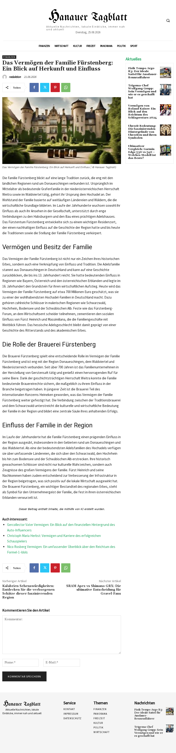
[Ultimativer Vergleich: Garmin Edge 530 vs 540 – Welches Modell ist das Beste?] (165, 150)
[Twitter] (44, 87)
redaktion (15, 77)
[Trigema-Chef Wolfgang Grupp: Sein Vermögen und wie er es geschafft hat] (165, 89)
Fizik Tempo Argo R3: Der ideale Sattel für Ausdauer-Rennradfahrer (142, 73)
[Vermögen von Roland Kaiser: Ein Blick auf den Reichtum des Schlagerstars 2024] (165, 110)
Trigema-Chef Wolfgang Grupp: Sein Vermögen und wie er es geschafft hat (142, 91)
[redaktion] (5, 77)
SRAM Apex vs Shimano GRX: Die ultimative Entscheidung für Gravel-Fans (93, 590)
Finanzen (9, 57)
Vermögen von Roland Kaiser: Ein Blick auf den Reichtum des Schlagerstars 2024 (142, 112)
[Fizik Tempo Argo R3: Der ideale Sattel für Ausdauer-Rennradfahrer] (165, 72)
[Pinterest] (55, 87)
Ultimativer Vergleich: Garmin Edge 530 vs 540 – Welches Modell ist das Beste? (142, 152)
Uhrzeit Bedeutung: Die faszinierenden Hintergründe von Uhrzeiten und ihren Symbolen (142, 132)
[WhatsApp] (65, 87)
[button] (168, 20)
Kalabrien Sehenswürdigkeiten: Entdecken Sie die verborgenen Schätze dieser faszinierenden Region (28, 592)
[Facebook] (34, 87)
